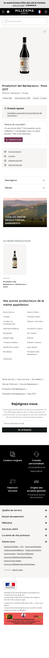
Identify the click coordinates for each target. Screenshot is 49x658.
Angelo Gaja (8, 338)
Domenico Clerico (35, 328)
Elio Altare (7, 352)
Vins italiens (36, 379)
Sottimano (7, 359)
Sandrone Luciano (11, 347)
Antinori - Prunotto (35, 321)
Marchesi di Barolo (11, 328)
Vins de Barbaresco (28, 384)
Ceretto (6, 317)
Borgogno (7, 333)
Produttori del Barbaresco (14, 389)
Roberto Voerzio (34, 342)
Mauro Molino (33, 312)
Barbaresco (16, 93)
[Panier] (45, 11)
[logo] (24, 11)
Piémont (5, 93)
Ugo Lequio (32, 347)
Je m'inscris (24, 430)
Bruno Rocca (8, 312)
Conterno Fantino (10, 342)
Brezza (30, 338)
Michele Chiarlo (33, 317)
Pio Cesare (31, 333)
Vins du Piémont (9, 384)
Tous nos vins (23, 379)
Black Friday (17, 570)
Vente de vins (8, 379)
